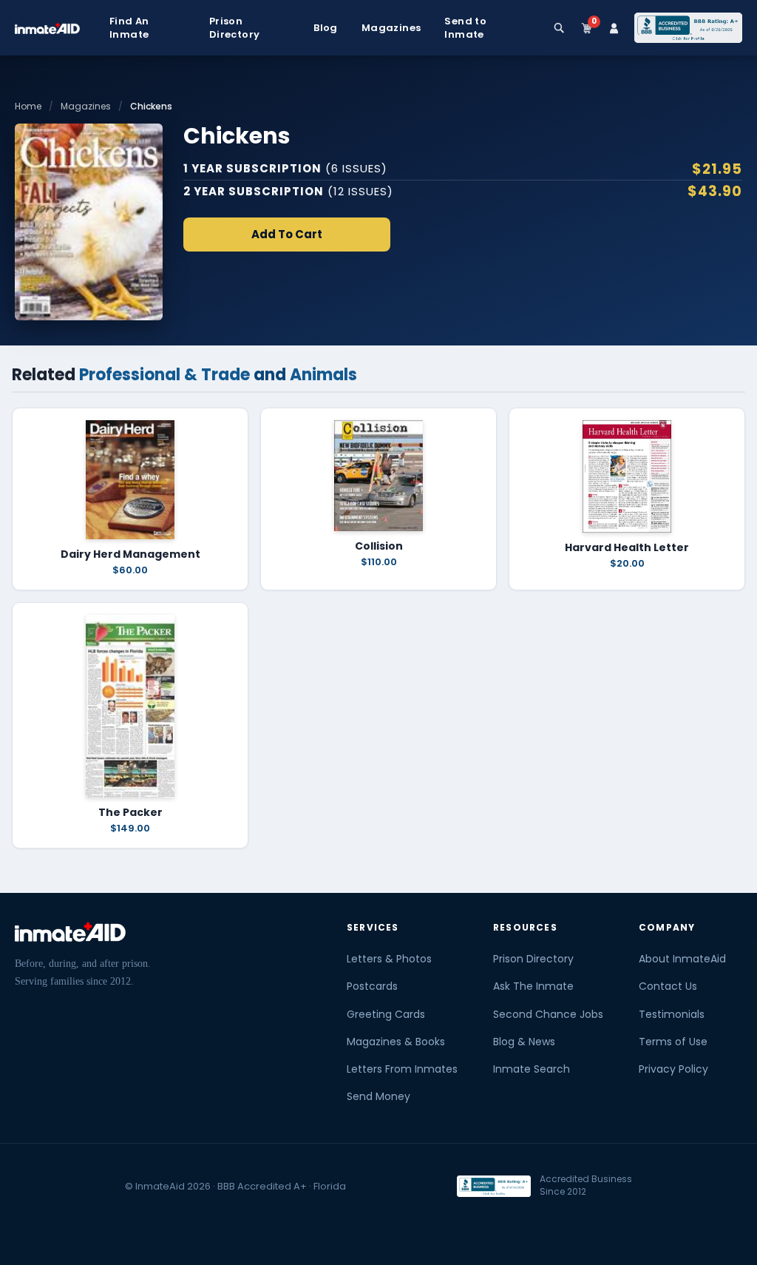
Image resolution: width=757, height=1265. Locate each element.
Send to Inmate (465, 28)
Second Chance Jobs (548, 1014)
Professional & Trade (164, 374)
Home (28, 106)
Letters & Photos (389, 958)
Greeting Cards (386, 1014)
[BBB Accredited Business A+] (688, 28)
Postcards (372, 986)
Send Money (378, 1096)
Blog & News (524, 1041)
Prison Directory (234, 28)
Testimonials (672, 1014)
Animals (323, 374)
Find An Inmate (129, 28)
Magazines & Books (396, 1041)
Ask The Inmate (533, 986)
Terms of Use (673, 1041)
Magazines (391, 28)
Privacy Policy (673, 1069)
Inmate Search (531, 1069)
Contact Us (668, 986)
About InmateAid (682, 958)
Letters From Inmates (402, 1069)
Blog (325, 28)
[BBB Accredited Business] (494, 1186)
